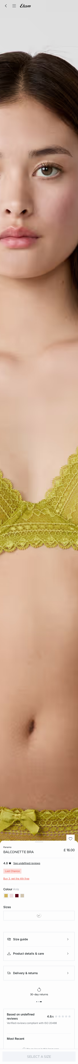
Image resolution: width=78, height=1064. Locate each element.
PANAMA (7, 847)
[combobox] (39, 915)
